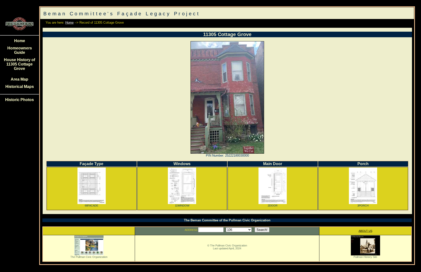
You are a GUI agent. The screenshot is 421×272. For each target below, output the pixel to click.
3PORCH (363, 205)
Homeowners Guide (19, 50)
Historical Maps (19, 86)
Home (19, 41)
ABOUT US (365, 230)
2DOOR (272, 205)
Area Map (19, 79)
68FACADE (91, 205)
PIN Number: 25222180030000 (227, 155)
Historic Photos (19, 100)
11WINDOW (182, 205)
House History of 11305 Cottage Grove (19, 64)
